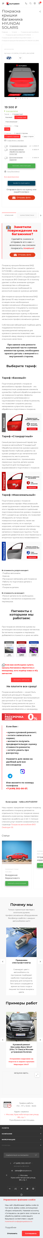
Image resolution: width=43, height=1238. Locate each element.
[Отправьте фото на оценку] (22, 255)
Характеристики (27, 215)
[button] (16, 98)
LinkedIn (21, 1194)
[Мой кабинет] (35, 3)
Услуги (5, 1128)
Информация (8, 1139)
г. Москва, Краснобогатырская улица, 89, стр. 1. (23, 1177)
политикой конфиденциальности (18, 1221)
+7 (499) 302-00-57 (22, 1163)
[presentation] (2, 961)
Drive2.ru (15, 1188)
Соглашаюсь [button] (31, 1233)
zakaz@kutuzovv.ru (23, 1171)
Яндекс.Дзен (33, 1188)
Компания (7, 1134)
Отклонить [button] (12, 1233)
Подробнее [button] (10, 1227)
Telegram (21, 1188)
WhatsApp (27, 1188)
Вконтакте (9, 1188)
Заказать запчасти (22, 680)
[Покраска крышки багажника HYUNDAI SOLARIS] (21, 80)
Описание (9, 215)
